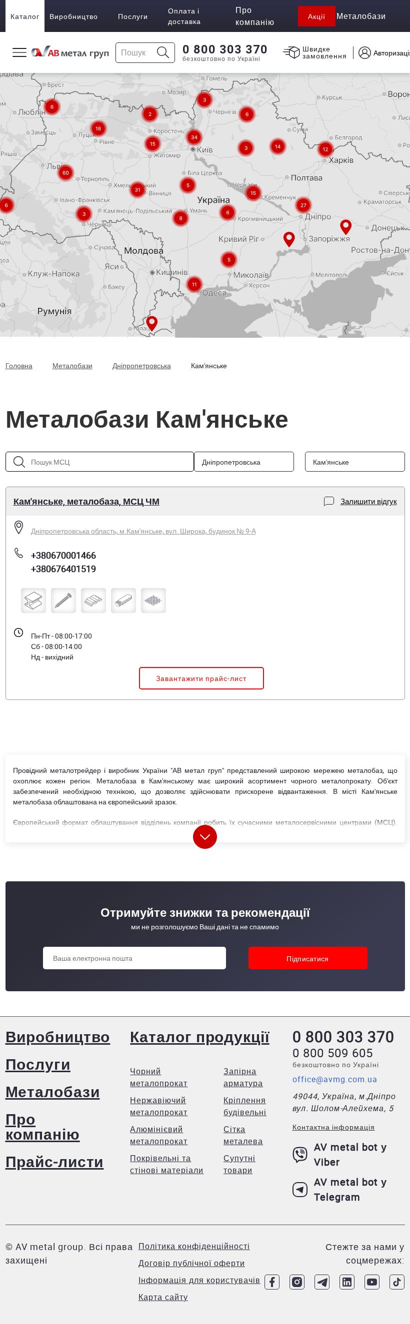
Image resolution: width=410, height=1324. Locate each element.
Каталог (25, 16)
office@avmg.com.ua (335, 1079)
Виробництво (74, 16)
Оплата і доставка (184, 16)
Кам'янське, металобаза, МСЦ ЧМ (87, 501)
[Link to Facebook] (272, 1282)
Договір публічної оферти (191, 1263)
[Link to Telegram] (322, 1282)
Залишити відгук (368, 501)
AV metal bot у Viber (350, 1154)
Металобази (53, 1091)
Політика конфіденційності (194, 1246)
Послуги (133, 16)
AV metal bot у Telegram (350, 1189)
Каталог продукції (199, 1036)
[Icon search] (163, 52)
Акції (317, 16)
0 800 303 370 (225, 49)
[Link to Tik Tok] (397, 1282)
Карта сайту (163, 1297)
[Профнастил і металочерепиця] (93, 600)
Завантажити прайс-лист (201, 678)
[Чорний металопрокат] (33, 600)
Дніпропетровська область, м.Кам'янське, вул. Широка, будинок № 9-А (143, 531)
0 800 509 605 (332, 1053)
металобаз (365, 770)
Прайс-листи (55, 1161)
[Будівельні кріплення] (63, 600)
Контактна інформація (333, 1127)
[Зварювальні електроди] (123, 600)
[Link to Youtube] (372, 1282)
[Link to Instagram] (297, 1282)
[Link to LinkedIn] (347, 1282)
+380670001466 (63, 555)
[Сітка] (153, 600)
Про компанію (43, 1126)
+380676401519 (63, 569)
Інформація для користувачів (199, 1280)
